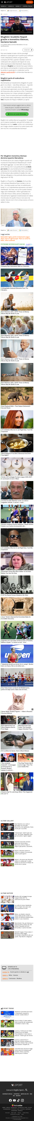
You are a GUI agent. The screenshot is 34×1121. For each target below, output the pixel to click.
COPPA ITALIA (27, 6)
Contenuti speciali (7, 1094)
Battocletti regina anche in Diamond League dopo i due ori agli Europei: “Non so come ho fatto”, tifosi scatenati (15, 238)
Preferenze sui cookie (15, 1114)
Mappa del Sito (25, 1094)
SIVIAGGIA (22, 1109)
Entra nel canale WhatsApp (18, 114)
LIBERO (3, 1107)
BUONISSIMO (14, 1110)
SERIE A (3, 6)
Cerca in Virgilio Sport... (15, 1090)
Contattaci (17, 1094)
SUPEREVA (20, 1110)
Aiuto (22, 1114)
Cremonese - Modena (15, 978)
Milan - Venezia (13, 975)
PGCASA (30, 1107)
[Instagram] (22, 1101)
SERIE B (11, 6)
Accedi (29, 2)
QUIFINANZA (28, 1109)
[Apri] (2, 2)
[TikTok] (18, 1101)
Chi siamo (7, 1112)
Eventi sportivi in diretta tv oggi (19, 972)
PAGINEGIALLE (14, 1107)
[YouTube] (14, 1101)
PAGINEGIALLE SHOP (22, 1107)
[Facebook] (10, 1101)
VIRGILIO (8, 1107)
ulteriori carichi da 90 (8, 72)
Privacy (19, 1112)
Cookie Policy (26, 1112)
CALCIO (5, 14)
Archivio (18, 1095)
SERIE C (18, 6)
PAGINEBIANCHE (6, 1109)
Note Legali (13, 1112)
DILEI (18, 1109)
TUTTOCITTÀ (14, 1109)
